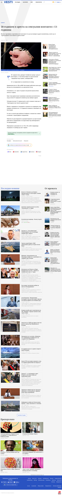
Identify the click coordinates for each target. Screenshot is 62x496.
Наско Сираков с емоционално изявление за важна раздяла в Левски (55, 243)
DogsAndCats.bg (58, 478)
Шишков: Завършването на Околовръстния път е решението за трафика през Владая (31, 257)
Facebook (32, 151)
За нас (28, 485)
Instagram (39, 151)
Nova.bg (51, 478)
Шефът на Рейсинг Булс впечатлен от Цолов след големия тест (55, 251)
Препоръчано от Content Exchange (37, 474)
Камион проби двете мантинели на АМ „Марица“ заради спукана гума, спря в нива (31, 311)
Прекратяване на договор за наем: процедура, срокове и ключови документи (54, 76)
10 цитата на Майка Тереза (30, 434)
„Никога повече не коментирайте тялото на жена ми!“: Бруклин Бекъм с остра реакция (55, 54)
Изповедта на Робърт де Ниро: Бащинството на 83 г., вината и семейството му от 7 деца (30, 271)
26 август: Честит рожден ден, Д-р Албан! (10, 453)
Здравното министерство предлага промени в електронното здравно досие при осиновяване (31, 391)
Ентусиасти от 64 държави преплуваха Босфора (55, 219)
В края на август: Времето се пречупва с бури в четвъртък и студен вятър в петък (54, 99)
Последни (17, 2)
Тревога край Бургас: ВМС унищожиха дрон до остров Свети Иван (30, 244)
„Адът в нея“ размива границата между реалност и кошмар (32, 470)
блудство (26, 140)
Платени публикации (57, 485)
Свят (31, 2)
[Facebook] (61, 488)
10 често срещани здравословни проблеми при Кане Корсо (55, 83)
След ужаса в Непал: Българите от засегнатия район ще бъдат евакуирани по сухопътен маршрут (55, 61)
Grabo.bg (54, 480)
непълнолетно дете (17, 140)
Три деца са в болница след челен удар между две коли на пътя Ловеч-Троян (55, 269)
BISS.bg (35, 480)
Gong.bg (39, 478)
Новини (3, 22)
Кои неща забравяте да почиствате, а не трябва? (33, 453)
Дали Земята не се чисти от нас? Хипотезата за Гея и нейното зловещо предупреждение (55, 69)
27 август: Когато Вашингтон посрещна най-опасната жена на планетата (54, 91)
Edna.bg (53, 481)
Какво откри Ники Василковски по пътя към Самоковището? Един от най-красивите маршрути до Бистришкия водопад (55, 210)
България (25, 2)
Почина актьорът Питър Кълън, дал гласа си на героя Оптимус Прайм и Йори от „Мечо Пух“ (55, 235)
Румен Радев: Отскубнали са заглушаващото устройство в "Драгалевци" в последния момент (55, 260)
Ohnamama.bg (41, 480)
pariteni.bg (50, 79)
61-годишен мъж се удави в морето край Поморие (31, 349)
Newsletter (17, 151)
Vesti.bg (8, 2)
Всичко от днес (22, 415)
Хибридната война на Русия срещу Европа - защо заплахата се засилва (31, 402)
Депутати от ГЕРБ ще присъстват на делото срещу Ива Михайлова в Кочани (31, 324)
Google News (24, 151)
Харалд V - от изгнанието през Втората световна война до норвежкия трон (29, 375)
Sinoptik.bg (48, 480)
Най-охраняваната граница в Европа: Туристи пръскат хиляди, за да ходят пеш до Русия (55, 114)
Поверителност (48, 485)
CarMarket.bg (29, 480)
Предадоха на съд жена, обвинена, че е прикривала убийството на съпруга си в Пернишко (30, 338)
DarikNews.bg (45, 478)
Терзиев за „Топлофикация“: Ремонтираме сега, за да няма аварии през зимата (29, 232)
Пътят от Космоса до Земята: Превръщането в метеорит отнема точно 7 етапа (31, 193)
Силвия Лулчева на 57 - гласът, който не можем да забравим (55, 226)
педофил (9, 140)
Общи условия (41, 485)
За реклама (34, 485)
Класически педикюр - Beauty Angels (31, 219)
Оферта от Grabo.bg (24, 220)
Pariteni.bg (59, 480)
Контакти (59, 487)
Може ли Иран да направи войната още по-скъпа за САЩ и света (55, 106)
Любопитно (39, 2)
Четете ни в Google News (11, 484)
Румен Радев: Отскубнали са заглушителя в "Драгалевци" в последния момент (53, 46)
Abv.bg (29, 478)
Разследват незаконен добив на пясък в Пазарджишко (30, 286)
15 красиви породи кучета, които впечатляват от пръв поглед (55, 201)
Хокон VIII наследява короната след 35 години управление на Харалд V (31, 361)
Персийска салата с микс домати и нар (10, 470)
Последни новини (10, 188)
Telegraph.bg (58, 481)
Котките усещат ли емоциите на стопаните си (55, 193)
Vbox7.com (34, 478)
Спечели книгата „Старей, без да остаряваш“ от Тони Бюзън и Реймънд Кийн (10, 435)
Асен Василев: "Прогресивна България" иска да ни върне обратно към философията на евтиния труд (31, 299)
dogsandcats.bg (51, 86)
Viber (10, 151)
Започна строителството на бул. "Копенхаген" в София (30, 207)
